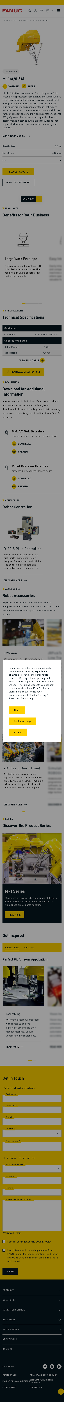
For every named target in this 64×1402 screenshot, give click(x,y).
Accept (18, 732)
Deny (17, 710)
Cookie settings (22, 721)
